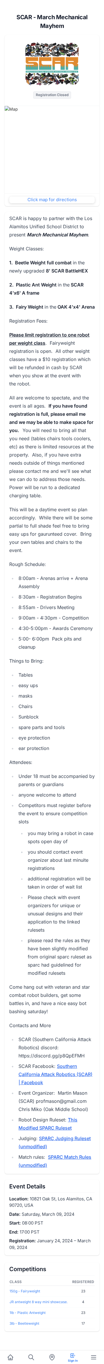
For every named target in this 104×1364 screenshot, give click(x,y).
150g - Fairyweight (25, 1291)
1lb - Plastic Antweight (28, 1312)
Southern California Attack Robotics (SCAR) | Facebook (55, 1074)
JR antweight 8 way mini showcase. (39, 1302)
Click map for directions (52, 199)
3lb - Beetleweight (24, 1323)
